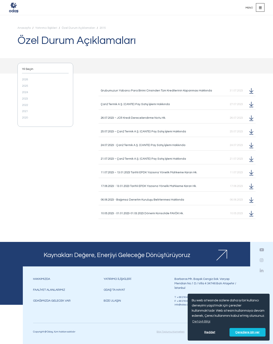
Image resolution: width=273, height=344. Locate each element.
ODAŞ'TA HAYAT (114, 289)
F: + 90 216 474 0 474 (185, 301)
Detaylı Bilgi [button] (201, 321)
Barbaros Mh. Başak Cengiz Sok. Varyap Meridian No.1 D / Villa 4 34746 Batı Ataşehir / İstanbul (205, 283)
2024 (25, 92)
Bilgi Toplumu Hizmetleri (170, 331)
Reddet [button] (209, 332)
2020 (25, 117)
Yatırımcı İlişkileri (46, 27)
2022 (25, 105)
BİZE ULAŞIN (112, 300)
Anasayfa (24, 27)
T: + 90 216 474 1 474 (185, 297)
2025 (25, 85)
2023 (25, 98)
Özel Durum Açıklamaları (78, 27)
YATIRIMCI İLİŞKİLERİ (117, 278)
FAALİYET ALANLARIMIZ (49, 289)
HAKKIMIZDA (41, 278)
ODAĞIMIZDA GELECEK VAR (52, 300)
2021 (25, 111)
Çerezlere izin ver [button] (247, 332)
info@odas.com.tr (184, 304)
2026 (25, 79)
